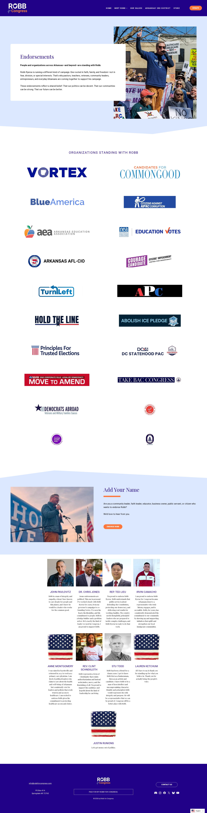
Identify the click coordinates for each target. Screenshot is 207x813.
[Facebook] (164, 792)
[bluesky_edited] (173, 792)
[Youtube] (177, 792)
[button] (113, 526)
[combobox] (197, 811)
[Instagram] (160, 792)
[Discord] (155, 792)
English (198, 811)
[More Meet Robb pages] (126, 8)
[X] (169, 792)
